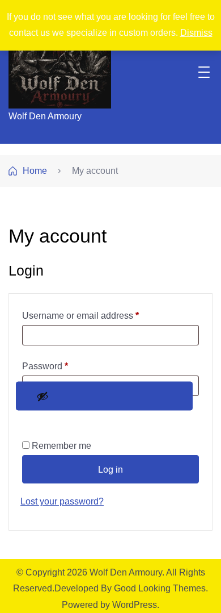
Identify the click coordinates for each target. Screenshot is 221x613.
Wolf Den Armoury (45, 116)
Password (63, 366)
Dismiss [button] (196, 32)
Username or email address (99, 315)
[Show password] (104, 396)
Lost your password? (62, 501)
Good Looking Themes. (161, 588)
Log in (110, 469)
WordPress (134, 605)
